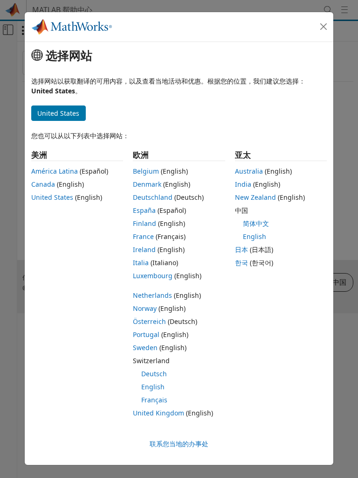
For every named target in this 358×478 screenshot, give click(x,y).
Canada (43, 184)
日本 (241, 249)
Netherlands (152, 295)
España (144, 210)
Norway (145, 308)
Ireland (144, 249)
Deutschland (152, 197)
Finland (144, 223)
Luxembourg (152, 275)
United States (52, 197)
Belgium (146, 171)
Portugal (146, 334)
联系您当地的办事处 (179, 443)
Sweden (145, 347)
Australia (249, 171)
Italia (141, 262)
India (243, 184)
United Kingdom (158, 412)
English (153, 386)
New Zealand (255, 197)
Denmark (147, 184)
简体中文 (256, 223)
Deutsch (154, 373)
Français (154, 399)
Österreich (149, 321)
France (143, 236)
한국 (241, 262)
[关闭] (323, 26)
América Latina (54, 171)
